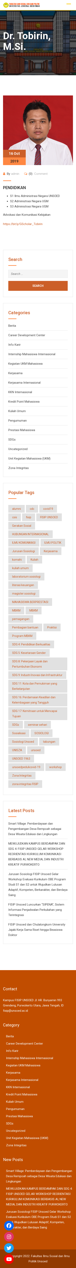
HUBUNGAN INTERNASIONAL (30, 534)
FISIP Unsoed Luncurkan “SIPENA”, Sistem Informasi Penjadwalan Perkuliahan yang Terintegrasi (36, 910)
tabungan (49, 741)
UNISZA (17, 750)
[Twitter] (9, 1248)
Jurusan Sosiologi (23, 551)
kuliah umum (20, 568)
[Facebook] (9, 1225)
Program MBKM (22, 636)
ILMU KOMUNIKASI (23, 542)
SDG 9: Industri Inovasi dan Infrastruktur (37, 675)
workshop (55, 767)
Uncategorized (18, 449)
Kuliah (34, 559)
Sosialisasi (19, 733)
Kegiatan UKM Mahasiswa (25, 363)
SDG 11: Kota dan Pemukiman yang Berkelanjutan (34, 686)
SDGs (12, 439)
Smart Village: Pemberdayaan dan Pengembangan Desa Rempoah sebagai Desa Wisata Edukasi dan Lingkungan (34, 829)
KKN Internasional (20, 392)
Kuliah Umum (17, 411)
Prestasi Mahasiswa (21, 430)
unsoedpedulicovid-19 (26, 767)
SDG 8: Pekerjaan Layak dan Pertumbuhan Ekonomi (30, 664)
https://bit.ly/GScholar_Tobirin (23, 224)
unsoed (36, 750)
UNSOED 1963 (21, 758)
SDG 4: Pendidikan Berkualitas (31, 644)
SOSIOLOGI (41, 733)
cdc (32, 508)
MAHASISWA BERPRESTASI (30, 602)
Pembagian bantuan (25, 627)
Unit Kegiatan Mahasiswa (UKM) (29, 458)
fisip (28, 517)
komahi (17, 559)
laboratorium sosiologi (26, 576)
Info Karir (14, 345)
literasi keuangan (23, 585)
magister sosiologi (23, 593)
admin (15, 174)
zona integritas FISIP (25, 784)
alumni (16, 508)
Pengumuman (17, 420)
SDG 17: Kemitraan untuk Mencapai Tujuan (34, 713)
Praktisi (52, 627)
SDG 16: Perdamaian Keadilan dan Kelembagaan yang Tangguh (34, 700)
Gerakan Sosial (21, 525)
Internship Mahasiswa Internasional (31, 354)
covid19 (48, 508)
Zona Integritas (18, 468)
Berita (12, 326)
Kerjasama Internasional (24, 382)
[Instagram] (9, 1237)
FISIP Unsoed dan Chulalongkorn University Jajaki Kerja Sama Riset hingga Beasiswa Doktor (36, 930)
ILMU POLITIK (52, 542)
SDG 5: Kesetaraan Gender (29, 652)
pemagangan (20, 619)
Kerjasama (15, 373)
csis (14, 517)
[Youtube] (9, 1259)
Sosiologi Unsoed (23, 741)
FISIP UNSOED (49, 517)
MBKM (16, 610)
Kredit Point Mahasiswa (24, 401)
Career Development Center (26, 335)
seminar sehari (37, 724)
